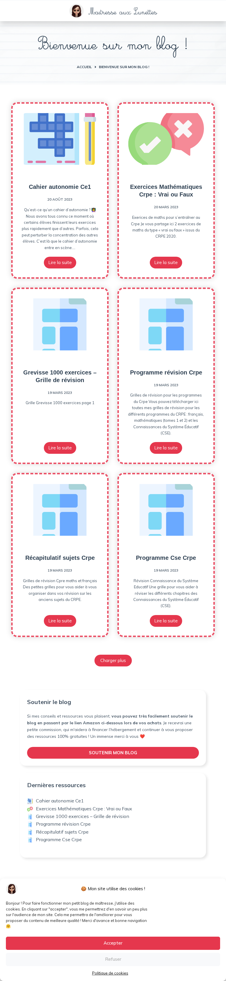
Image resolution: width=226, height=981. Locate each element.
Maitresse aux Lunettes (123, 13)
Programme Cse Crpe (166, 558)
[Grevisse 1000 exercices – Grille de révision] (60, 324)
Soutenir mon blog (113, 752)
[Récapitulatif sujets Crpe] (60, 509)
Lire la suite (62, 264)
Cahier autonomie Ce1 (60, 187)
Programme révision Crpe (166, 372)
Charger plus (113, 660)
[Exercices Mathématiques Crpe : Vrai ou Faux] (166, 139)
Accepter (113, 943)
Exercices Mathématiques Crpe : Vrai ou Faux (84, 809)
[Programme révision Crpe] (166, 324)
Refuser (113, 959)
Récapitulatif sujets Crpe (60, 558)
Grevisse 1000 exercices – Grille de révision (82, 816)
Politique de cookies (110, 973)
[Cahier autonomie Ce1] (60, 139)
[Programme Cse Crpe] (166, 509)
